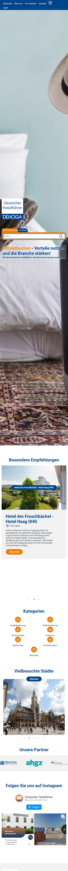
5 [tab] (44, 738)
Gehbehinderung (50, 625)
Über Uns (18, 3)
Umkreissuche (11, 230)
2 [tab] (34, 599)
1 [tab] (29, 599)
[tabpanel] (34, 512)
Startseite (7, 3)
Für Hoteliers (31, 3)
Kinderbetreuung (18, 625)
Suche (24, 230)
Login (5, 7)
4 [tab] (39, 738)
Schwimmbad (17, 635)
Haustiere (33, 655)
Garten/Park (18, 645)
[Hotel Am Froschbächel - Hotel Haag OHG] (34, 509)
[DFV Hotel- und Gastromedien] (56, 763)
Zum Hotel (14, 552)
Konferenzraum (50, 645)
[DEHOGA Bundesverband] (11, 763)
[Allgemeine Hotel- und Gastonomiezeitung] (34, 763)
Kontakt (42, 3)
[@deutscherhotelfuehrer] (19, 798)
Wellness (50, 635)
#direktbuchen (16, 248)
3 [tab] (39, 599)
